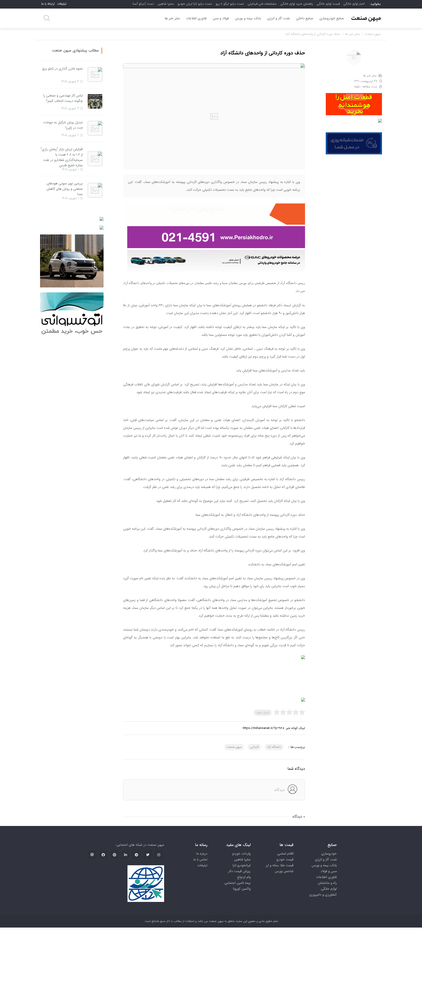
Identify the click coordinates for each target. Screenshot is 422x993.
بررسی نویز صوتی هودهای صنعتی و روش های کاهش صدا (64, 189)
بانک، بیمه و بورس (248, 18)
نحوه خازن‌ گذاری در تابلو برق (62, 68)
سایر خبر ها (172, 18)
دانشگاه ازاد (274, 747)
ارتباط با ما (48, 3)
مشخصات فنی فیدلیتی (262, 3)
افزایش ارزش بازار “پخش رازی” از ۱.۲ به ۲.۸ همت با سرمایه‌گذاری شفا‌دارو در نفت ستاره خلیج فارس (62, 157)
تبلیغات (61, 3)
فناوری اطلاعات (196, 18)
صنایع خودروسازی (331, 18)
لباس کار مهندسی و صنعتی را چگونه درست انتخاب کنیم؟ (63, 98)
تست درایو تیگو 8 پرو (230, 3)
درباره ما (201, 853)
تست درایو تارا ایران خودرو (195, 3)
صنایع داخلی (304, 18)
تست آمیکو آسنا (143, 3)
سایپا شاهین (166, 3)
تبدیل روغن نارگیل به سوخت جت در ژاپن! (63, 125)
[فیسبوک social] (103, 854)
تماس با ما (200, 859)
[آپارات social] (92, 854)
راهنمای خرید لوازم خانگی (296, 3)
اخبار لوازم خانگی (354, 3)
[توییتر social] (148, 854)
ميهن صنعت (234, 747)
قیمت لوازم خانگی (328, 3)
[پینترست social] (114, 854)
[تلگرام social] (136, 854)
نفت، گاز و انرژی (278, 18)
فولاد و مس (221, 18)
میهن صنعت (373, 34)
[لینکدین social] (125, 854)
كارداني (254, 747)
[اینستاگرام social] (159, 854)
